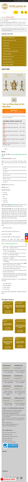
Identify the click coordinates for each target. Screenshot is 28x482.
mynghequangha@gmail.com (21, 0)
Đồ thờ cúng (9, 29)
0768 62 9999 (9, 422)
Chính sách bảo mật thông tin (9, 442)
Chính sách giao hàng (7, 434)
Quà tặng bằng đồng (8, 62)
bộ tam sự (16, 116)
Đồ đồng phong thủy (8, 56)
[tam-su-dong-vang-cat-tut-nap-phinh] (14, 100)
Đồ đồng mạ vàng (7, 59)
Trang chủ (4, 29)
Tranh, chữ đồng (7, 54)
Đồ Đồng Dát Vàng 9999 (9, 37)
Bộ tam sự (15, 29)
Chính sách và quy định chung (9, 432)
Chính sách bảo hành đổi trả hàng (9, 436)
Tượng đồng (6, 45)
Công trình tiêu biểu (8, 64)
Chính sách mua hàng (7, 440)
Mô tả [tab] (6, 149)
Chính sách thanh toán (7, 438)
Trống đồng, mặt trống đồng (10, 51)
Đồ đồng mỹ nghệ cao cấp (9, 40)
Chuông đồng (6, 48)
